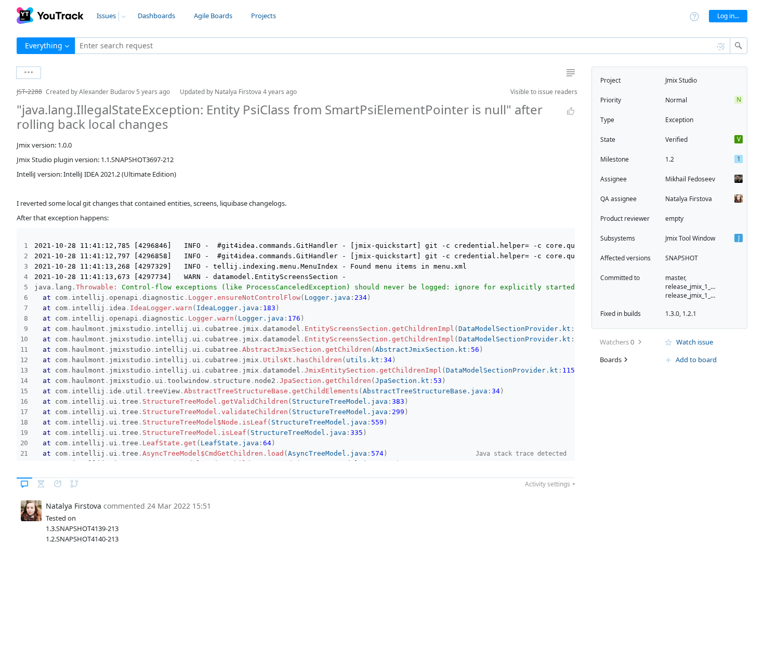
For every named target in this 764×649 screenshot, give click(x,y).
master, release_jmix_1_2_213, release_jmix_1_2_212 (697, 286)
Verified (676, 139)
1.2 (669, 159)
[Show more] (28, 73)
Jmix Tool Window (690, 238)
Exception (679, 119)
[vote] (571, 111)
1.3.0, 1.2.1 (680, 313)
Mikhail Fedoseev (690, 179)
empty (674, 218)
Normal (676, 100)
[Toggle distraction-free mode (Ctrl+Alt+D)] (570, 73)
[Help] (694, 16)
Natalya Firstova (688, 198)
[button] (8, 91)
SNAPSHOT (681, 258)
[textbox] (402, 46)
